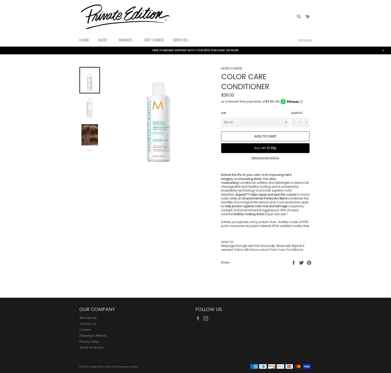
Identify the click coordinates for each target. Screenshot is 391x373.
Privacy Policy (89, 342)
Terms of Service (91, 348)
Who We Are (88, 318)
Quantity (297, 113)
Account (305, 40)
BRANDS (126, 40)
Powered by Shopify (126, 366)
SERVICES (181, 40)
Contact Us (87, 324)
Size (223, 113)
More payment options (265, 158)
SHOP (103, 40)
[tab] (266, 242)
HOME (84, 40)
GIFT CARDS (154, 40)
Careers (85, 330)
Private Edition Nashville (102, 366)
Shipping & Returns (93, 336)
